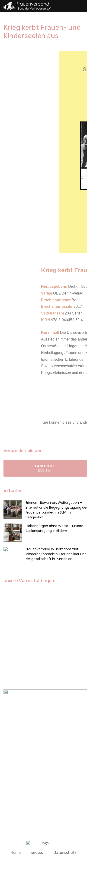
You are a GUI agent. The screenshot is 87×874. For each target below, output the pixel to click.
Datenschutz (65, 852)
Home (16, 852)
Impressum (37, 852)
